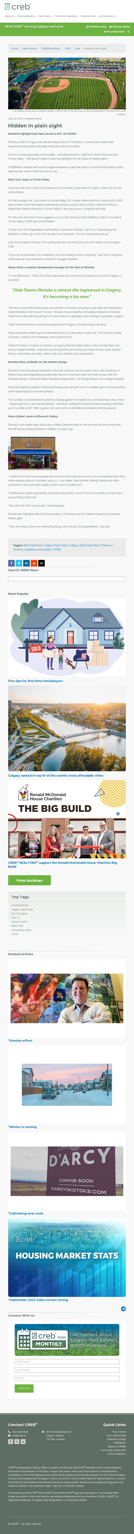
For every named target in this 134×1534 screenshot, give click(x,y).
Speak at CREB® (117, 1446)
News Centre (44, 16)
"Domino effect (20, 1040)
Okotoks (18, 549)
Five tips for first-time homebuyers (35, 681)
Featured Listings (121, 26)
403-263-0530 (20, 1432)
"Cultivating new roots (25, 1213)
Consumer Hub (87, 16)
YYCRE (57, 549)
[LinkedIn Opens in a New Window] (23, 1441)
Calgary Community (22, 909)
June (77, 48)
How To (15, 917)
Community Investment (65, 16)
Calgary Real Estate (55, 545)
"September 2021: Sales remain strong (38, 1300)
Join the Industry (106, 16)
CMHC (14, 934)
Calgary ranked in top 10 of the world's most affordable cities (55, 775)
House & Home (19, 921)
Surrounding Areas (21, 930)
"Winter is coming (22, 1127)
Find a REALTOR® (115, 32)
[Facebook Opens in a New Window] (10, 1441)
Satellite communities (38, 549)
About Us (9, 16)
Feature (107, 545)
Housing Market (19, 905)
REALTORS (17, 925)
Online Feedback (117, 1454)
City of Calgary (19, 913)
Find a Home (119, 1432)
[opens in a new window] (29, 880)
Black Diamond (33, 545)
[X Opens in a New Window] (16, 1441)
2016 (67, 48)
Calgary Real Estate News (84, 545)
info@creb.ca (19, 1435)
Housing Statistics (26, 16)
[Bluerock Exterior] (32, 452)
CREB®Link (120, 1442)
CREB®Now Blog (97, 26)
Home (14, 48)
